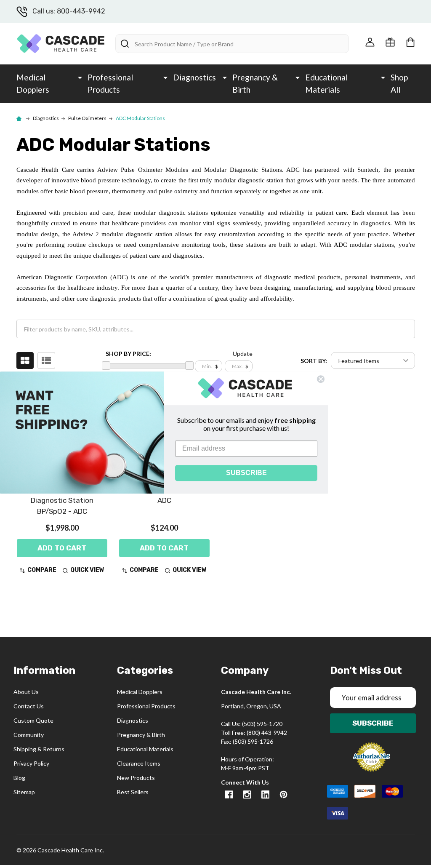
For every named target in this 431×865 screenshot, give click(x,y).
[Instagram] (247, 794)
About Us (26, 691)
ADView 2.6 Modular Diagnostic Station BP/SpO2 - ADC (62, 500)
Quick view (87, 570)
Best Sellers (133, 792)
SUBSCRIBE (246, 472)
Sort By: (314, 360)
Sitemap (24, 792)
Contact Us (28, 706)
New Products (136, 777)
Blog (19, 777)
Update (243, 353)
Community (28, 734)
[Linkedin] (265, 794)
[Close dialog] (321, 379)
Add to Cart (61, 548)
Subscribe (373, 723)
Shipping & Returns (38, 749)
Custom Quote (33, 720)
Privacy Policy (31, 763)
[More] (80, 77)
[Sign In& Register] (370, 42)
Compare (41, 570)
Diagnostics (194, 77)
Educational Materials (326, 83)
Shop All (399, 83)
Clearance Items (138, 763)
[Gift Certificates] (390, 42)
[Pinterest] (283, 794)
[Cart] (410, 42)
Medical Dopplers (32, 83)
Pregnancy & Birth (255, 83)
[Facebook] (229, 794)
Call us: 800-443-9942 (68, 11)
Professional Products (110, 83)
